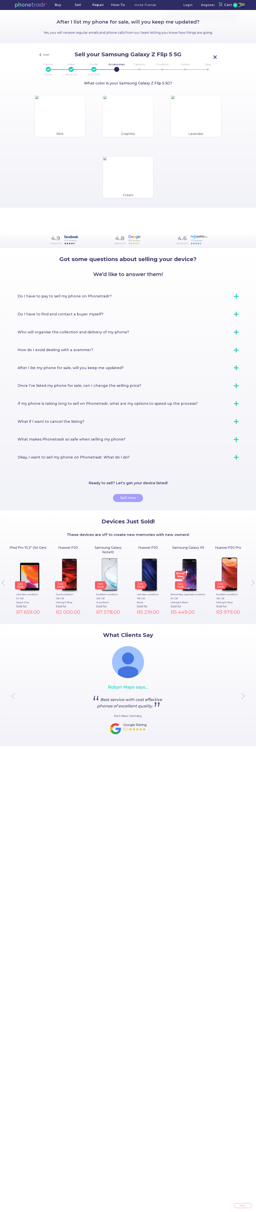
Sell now (128, 498)
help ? (243, 1205)
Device (48, 64)
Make (71, 64)
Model (94, 64)
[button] (31, 5)
